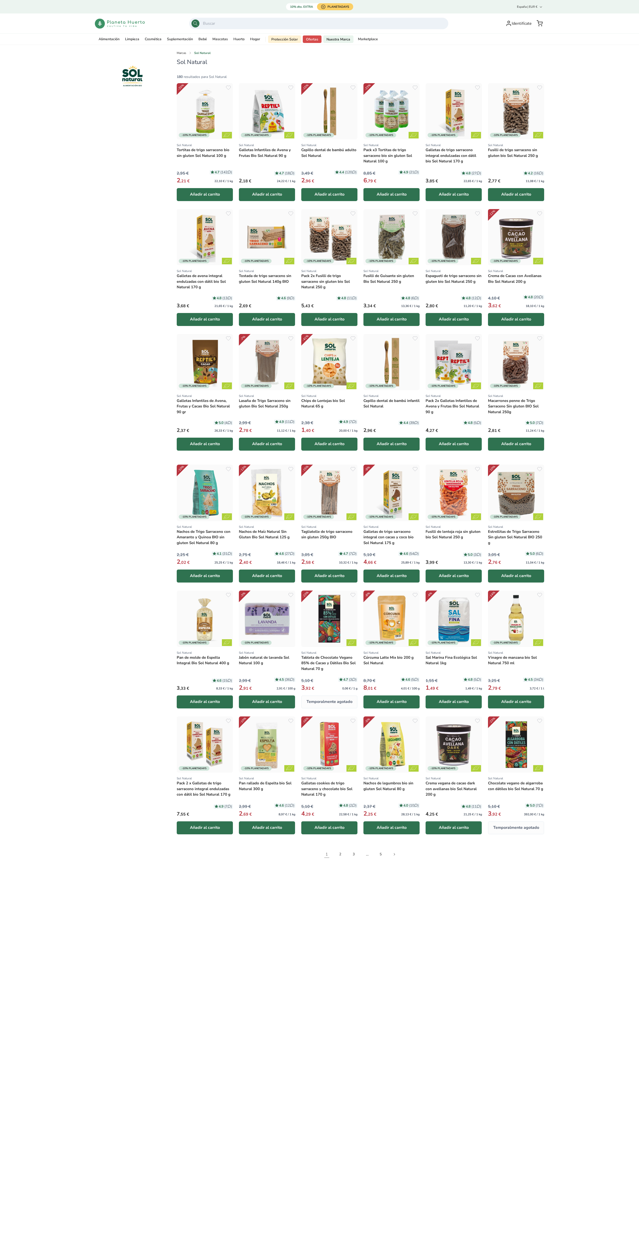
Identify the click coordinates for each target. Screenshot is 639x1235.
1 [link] (326, 854)
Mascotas (220, 39)
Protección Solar (284, 39)
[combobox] (318, 23)
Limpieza (132, 39)
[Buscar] (195, 23)
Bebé (202, 39)
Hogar (255, 39)
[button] (539, 23)
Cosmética (153, 39)
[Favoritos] (228, 87)
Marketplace (368, 39)
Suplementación (180, 39)
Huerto (239, 39)
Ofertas (312, 39)
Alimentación (109, 39)
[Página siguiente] (394, 854)
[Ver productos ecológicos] (227, 135)
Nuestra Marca (338, 39)
